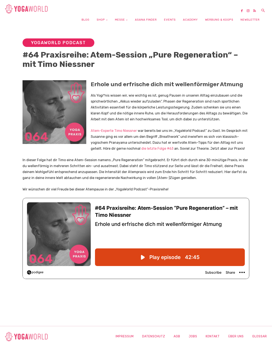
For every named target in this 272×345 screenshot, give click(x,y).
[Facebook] (243, 11)
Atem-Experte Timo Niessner (114, 131)
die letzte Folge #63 (157, 148)
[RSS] (256, 11)
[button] (263, 11)
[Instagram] (249, 11)
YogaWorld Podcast (58, 42)
